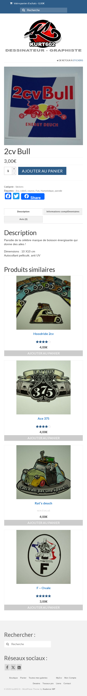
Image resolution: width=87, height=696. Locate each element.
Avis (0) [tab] (23, 219)
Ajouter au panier (42, 170)
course (31, 191)
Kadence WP (49, 689)
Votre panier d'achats (29, 3)
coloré (23, 191)
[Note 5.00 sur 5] (43, 596)
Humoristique (47, 191)
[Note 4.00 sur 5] (43, 341)
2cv (17, 191)
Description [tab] (23, 211)
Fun (37, 191)
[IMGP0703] (43, 105)
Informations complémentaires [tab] (63, 211)
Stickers (78, 60)
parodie (58, 191)
